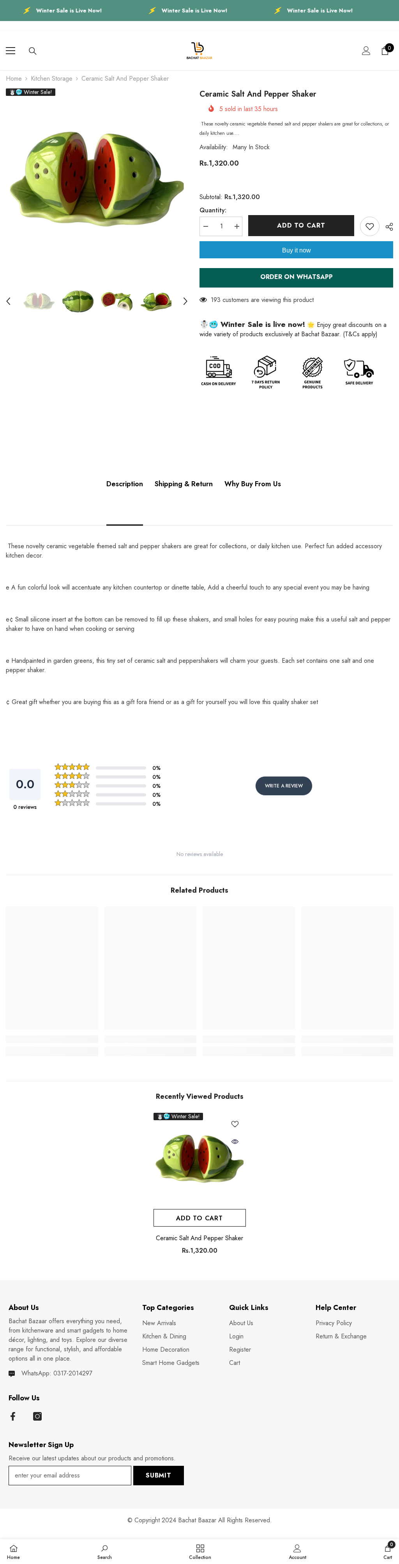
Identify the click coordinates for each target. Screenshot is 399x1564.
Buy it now (296, 250)
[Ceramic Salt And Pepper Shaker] (200, 1159)
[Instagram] (37, 1416)
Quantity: (213, 210)
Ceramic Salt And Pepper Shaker (199, 1238)
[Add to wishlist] (370, 226)
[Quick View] (235, 1142)
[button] (8, 301)
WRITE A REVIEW (284, 785)
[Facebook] (13, 1416)
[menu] (10, 50)
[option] (97, 179)
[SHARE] (386, 226)
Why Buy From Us (252, 484)
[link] (52, 1039)
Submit (158, 1475)
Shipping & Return (184, 484)
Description (124, 484)
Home (14, 78)
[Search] (32, 51)
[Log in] (366, 50)
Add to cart (301, 225)
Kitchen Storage (51, 78)
